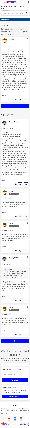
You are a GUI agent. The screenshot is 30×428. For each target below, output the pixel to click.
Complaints (4, 412)
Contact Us (26, 412)
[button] (27, 38)
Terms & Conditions (23, 408)
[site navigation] (2, 2)
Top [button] (16, 405)
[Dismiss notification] (27, 7)
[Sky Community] (10, 2)
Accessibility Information (22, 410)
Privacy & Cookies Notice (7, 410)
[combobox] (13, 13)
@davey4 (5, 132)
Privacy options (5, 408)
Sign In (28, 2)
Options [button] (3, 25)
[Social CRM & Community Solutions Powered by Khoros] (24, 424)
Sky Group (4, 413)
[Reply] (26, 99)
